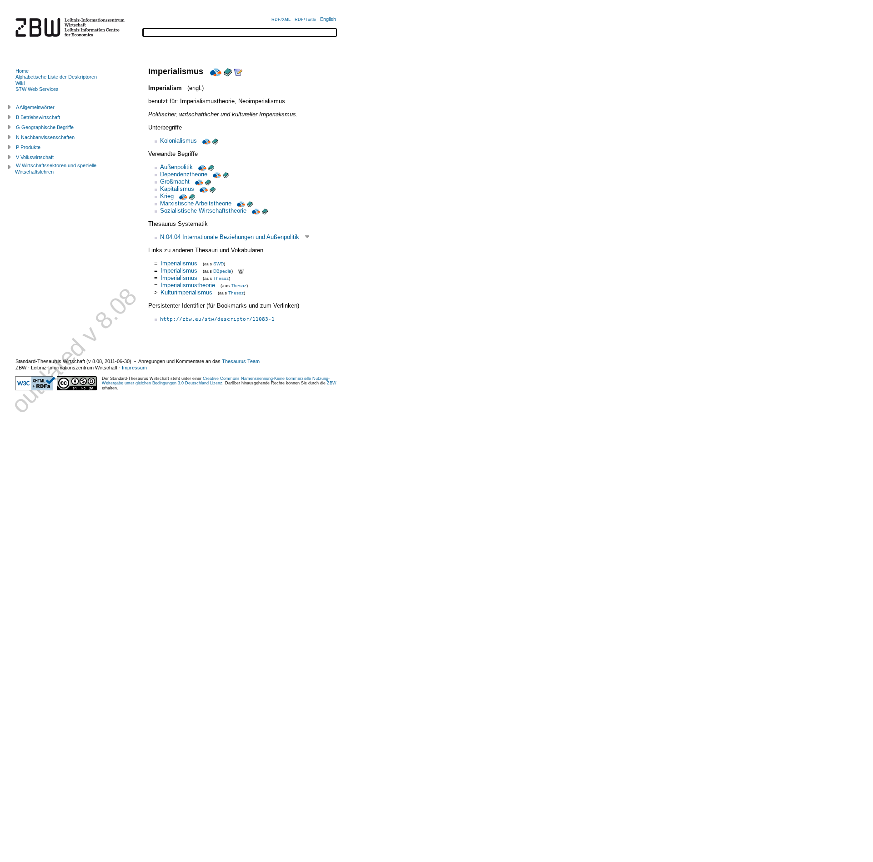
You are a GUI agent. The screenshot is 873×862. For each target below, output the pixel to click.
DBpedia (222, 271)
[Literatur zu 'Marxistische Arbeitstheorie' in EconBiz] (240, 203)
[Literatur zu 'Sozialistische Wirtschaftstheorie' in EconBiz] (255, 210)
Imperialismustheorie (188, 285)
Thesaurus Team (241, 361)
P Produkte (28, 147)
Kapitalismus (177, 188)
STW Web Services (37, 89)
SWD (218, 263)
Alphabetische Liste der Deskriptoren (56, 77)
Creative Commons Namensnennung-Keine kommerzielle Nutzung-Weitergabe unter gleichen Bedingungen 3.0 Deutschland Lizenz (216, 380)
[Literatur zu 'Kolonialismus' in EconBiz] (206, 140)
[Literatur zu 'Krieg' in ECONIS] (192, 196)
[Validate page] (35, 388)
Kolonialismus (178, 140)
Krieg (167, 196)
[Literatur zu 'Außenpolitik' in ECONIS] (211, 167)
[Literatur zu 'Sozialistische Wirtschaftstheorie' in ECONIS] (265, 210)
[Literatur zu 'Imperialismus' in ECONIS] (228, 71)
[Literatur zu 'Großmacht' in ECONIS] (208, 181)
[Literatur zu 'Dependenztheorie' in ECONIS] (226, 174)
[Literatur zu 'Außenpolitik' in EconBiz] (201, 167)
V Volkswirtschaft (35, 157)
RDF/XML (281, 19)
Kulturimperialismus (186, 292)
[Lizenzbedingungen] (77, 388)
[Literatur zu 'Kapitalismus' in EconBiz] (203, 188)
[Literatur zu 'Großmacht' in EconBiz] (198, 181)
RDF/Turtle (305, 19)
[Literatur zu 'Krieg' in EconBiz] (182, 196)
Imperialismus (179, 263)
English (328, 19)
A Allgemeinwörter (35, 107)
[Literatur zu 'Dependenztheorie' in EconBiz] (216, 174)
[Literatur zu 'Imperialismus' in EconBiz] (214, 71)
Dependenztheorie (183, 174)
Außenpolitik (176, 167)
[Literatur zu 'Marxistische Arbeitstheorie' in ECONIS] (250, 203)
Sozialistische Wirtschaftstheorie (203, 210)
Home (22, 71)
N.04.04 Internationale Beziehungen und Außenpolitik (229, 237)
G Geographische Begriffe (45, 127)
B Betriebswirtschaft (38, 117)
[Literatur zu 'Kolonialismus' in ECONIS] (215, 140)
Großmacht (175, 181)
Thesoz (221, 278)
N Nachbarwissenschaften (45, 137)
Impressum (134, 367)
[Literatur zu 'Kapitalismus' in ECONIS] (213, 188)
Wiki (20, 83)
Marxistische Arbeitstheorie (195, 203)
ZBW (331, 383)
